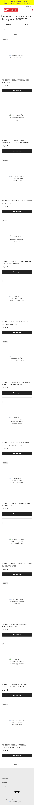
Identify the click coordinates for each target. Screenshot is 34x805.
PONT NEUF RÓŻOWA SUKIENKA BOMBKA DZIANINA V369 (14, 746)
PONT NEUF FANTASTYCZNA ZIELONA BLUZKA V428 (16, 504)
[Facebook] (15, 792)
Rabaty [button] (4, 786)
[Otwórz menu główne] (2, 10)
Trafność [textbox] (3, 29)
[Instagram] (18, 792)
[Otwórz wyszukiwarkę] (28, 10)
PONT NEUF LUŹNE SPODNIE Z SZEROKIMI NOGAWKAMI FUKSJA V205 (16, 142)
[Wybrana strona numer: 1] (17, 34)
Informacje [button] (5, 778)
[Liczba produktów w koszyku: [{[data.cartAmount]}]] (31, 10)
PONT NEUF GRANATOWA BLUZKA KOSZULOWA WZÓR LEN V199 (14, 686)
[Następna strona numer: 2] (26, 34)
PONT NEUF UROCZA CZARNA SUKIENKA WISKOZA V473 (17, 202)
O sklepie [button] (4, 782)
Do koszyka (17, 90)
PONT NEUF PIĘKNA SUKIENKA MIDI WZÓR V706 (15, 81)
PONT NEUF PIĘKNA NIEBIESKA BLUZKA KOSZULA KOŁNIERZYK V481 (16, 383)
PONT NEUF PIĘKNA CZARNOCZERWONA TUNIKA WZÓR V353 (17, 565)
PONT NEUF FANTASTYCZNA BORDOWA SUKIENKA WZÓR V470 (16, 262)
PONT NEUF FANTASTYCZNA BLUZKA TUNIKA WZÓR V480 (15, 323)
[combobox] (17, 29)
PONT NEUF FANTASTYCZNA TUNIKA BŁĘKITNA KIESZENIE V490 (15, 444)
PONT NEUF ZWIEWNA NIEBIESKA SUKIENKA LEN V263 (14, 625)
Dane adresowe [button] (6, 774)
